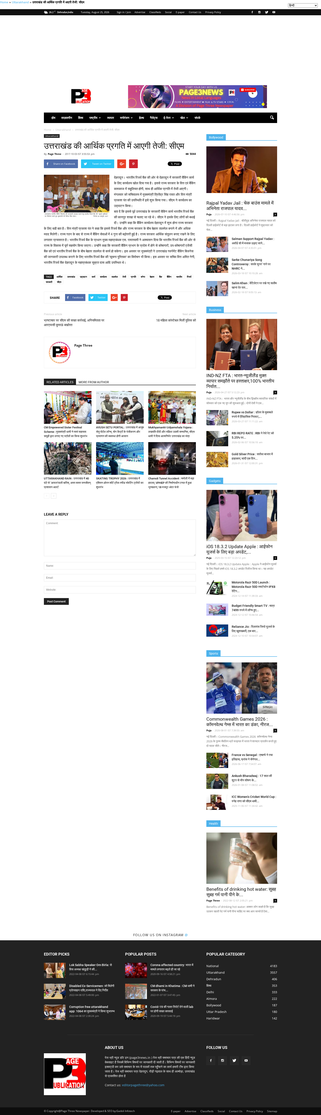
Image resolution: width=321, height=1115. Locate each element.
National (212, 966)
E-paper (180, 12)
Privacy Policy (213, 12)
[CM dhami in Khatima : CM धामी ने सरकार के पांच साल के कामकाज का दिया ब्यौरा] (136, 991)
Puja (209, 214)
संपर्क (197, 118)
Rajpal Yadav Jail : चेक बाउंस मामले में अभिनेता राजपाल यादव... (240, 205)
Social (168, 12)
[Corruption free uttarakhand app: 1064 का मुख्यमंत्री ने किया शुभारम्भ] (55, 1012)
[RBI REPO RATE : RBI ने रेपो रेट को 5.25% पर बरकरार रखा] (217, 438)
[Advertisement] (160, 48)
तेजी (124, 276)
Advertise (140, 12)
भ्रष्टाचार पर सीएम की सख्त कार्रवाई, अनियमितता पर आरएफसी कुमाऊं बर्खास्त (74, 322)
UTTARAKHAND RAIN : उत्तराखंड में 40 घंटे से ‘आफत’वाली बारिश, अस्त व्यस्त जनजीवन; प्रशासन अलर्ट (67, 483)
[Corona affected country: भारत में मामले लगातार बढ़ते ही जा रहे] (136, 970)
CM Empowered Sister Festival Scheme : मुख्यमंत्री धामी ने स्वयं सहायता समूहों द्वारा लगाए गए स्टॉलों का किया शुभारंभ (65, 432)
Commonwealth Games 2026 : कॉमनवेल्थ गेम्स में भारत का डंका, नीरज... (239, 722)
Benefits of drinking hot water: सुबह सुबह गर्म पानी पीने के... (241, 892)
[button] (272, 118)
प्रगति (133, 276)
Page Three (54, 154)
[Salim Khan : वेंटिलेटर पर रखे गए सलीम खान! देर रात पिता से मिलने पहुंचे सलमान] (217, 288)
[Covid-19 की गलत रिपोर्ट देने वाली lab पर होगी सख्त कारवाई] (136, 1012)
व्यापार (110, 118)
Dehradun (213, 979)
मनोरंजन (124, 118)
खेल (182, 118)
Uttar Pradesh (216, 1012)
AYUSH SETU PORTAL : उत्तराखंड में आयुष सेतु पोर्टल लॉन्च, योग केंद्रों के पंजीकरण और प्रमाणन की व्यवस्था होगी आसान (120, 432)
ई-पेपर (167, 118)
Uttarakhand (20, 2)
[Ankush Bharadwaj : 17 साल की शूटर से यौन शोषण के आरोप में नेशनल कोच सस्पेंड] (217, 781)
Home (4, 2)
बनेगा (143, 276)
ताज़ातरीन (66, 118)
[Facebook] (252, 12)
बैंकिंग (169, 276)
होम (53, 118)
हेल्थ (141, 118)
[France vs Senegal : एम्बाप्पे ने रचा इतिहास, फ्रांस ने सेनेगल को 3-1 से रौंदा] (217, 760)
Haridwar (213, 1018)
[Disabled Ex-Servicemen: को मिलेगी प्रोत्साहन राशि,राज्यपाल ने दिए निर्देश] (55, 991)
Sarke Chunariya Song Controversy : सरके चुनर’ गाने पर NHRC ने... (251, 264)
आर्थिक (59, 276)
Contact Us (195, 12)
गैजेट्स (153, 118)
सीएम (59, 282)
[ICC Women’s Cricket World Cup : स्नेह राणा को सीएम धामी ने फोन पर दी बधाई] (217, 802)
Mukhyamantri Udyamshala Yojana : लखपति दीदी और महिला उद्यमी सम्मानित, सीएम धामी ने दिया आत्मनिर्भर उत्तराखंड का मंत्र (171, 432)
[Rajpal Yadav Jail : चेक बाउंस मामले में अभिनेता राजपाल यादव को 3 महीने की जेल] (241, 169)
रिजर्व (189, 276)
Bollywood (213, 1005)
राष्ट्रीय (93, 118)
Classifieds (155, 12)
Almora (211, 999)
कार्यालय (103, 276)
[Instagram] (259, 12)
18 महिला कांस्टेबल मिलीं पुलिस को (176, 320)
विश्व (80, 118)
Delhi (210, 992)
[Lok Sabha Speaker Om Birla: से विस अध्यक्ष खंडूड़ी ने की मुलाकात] (55, 970)
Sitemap (272, 1111)
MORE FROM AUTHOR (94, 382)
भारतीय (179, 276)
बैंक (160, 276)
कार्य (93, 276)
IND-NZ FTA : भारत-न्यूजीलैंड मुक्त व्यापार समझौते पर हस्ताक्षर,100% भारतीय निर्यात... (240, 381)
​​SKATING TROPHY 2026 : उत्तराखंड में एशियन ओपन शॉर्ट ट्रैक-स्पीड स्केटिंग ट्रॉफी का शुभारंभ (119, 483)
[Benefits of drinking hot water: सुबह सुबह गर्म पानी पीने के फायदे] (241, 858)
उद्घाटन (83, 276)
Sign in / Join (124, 12)
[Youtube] (274, 12)
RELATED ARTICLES (60, 382)
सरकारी (49, 282)
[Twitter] (266, 12)
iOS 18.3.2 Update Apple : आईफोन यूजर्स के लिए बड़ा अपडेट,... (239, 549)
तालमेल (115, 276)
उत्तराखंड (71, 276)
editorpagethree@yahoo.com (143, 1085)
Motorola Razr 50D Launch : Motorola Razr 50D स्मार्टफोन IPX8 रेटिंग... (253, 587)
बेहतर (152, 276)
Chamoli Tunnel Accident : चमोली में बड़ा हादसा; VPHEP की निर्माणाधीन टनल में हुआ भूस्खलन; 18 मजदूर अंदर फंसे (171, 483)
